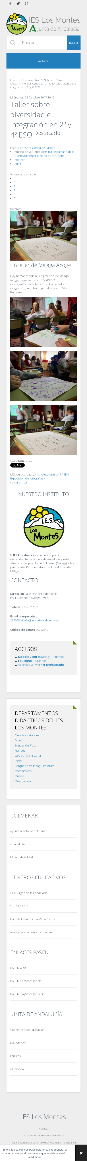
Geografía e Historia (28, 756)
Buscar (73, 43)
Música (19, 776)
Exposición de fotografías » (27, 478)
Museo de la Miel (21, 857)
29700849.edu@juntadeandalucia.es (34, 620)
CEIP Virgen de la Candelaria (28, 893)
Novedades (17, 1043)
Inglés (18, 761)
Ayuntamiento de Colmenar (28, 831)
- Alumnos (32, 661)
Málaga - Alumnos (41, 657)
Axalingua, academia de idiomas (31, 932)
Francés (20, 750)
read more (34, 1157)
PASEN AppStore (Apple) (26, 981)
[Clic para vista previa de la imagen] (43, 259)
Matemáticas (23, 771)
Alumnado (17, 1069)
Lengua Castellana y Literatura (34, 766)
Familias (15, 1056)
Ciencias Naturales (27, 735)
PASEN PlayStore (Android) (27, 994)
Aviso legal (43, 1128)
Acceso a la (41, 665)
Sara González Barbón (40, 148)
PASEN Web (18, 968)
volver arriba (18, 482)
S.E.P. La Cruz (19, 906)
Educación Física (26, 745)
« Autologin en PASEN (54, 474)
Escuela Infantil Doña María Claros (32, 919)
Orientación (23, 781)
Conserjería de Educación (27, 1030)
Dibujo (19, 740)
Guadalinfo (17, 844)
